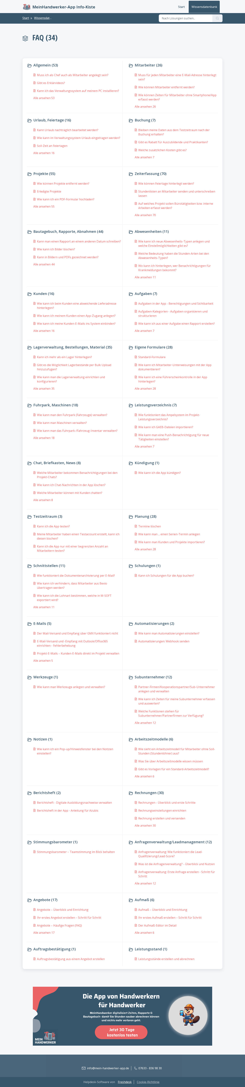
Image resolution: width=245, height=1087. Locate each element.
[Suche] (217, 18)
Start (181, 7)
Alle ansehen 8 (43, 500)
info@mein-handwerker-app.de (108, 1068)
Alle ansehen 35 (44, 389)
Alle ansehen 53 (44, 98)
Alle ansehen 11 (145, 277)
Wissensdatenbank (204, 7)
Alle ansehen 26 (145, 107)
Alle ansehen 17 (44, 933)
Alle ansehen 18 (44, 438)
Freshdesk (125, 1082)
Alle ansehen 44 (44, 264)
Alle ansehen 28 (145, 389)
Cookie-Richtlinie (148, 1082)
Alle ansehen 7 (144, 157)
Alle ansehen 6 (144, 776)
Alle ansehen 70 (145, 215)
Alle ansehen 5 (43, 661)
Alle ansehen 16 (44, 153)
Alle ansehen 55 (44, 206)
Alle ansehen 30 (145, 826)
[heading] (74, 65)
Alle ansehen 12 (145, 723)
